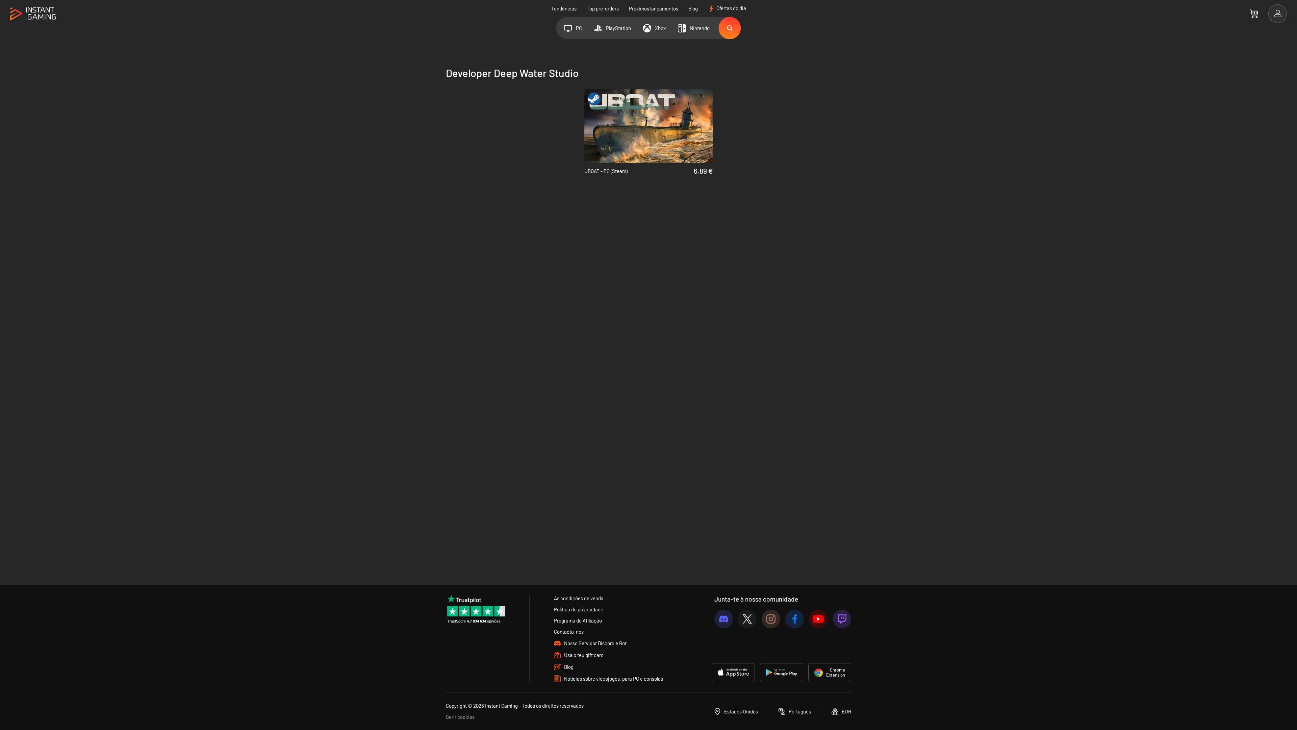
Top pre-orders (603, 8)
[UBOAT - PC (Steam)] (648, 126)
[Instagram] (771, 619)
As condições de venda (579, 598)
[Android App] (781, 672)
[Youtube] (818, 619)
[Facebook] (794, 619)
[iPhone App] (733, 672)
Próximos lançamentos (653, 8)
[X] (747, 619)
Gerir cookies (460, 717)
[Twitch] (842, 619)
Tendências (564, 8)
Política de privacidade (578, 609)
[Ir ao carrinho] (1254, 13)
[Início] (33, 14)
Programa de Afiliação (578, 620)
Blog (693, 8)
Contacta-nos (569, 632)
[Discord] (723, 619)
